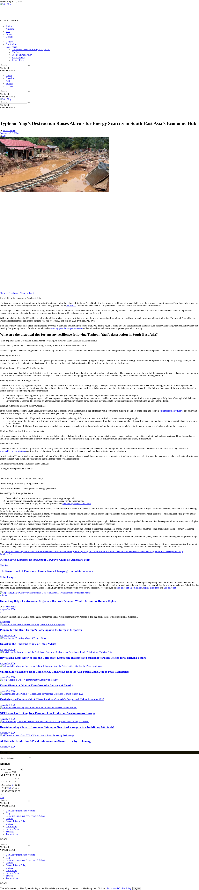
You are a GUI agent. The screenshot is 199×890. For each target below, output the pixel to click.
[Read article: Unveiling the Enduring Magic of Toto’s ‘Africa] (99, 638)
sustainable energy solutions (13, 451)
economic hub (61, 551)
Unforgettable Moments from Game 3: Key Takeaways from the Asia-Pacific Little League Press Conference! (64, 671)
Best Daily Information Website (20, 810)
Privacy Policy (18, 57)
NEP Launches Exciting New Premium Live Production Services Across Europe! (47, 713)
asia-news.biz (122, 587)
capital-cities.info (151, 587)
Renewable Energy (146, 551)
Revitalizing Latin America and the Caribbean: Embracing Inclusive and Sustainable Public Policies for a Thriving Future (73, 657)
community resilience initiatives (76, 503)
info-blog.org (136, 587)
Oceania (9, 36)
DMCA (15, 52)
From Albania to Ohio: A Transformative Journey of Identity (36, 685)
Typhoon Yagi (176, 551)
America (10, 29)
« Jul (2, 797)
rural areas (71, 305)
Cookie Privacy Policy (22, 55)
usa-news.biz (170, 587)
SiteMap (10, 831)
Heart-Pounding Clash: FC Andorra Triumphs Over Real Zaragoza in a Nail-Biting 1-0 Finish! (57, 727)
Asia (8, 31)
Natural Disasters (129, 551)
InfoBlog (101, 551)
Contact (9, 41)
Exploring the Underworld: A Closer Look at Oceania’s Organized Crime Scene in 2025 (52, 699)
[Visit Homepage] (5, 4)
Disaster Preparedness (45, 551)
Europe (9, 34)
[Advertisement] (53, 12)
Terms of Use (18, 60)
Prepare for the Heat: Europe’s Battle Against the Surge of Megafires (41, 629)
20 (10, 788)
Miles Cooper (9, 130)
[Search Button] (29, 65)
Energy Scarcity (75, 551)
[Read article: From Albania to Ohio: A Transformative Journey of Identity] (99, 680)
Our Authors (11, 44)
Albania (3, 595)
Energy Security (89, 551)
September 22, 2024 (9, 133)
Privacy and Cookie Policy (119, 888)
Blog (8, 813)
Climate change (17, 551)
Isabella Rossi (9, 606)
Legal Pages (11, 47)
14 (13, 785)
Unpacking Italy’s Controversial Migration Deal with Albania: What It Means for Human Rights (58, 600)
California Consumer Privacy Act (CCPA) (31, 49)
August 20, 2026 (7, 609)
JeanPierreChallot (113, 551)
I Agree (137, 888)
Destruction (29, 551)
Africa (9, 26)
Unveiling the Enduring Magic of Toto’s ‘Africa (28, 643)
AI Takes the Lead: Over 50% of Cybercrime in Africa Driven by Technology (46, 741)
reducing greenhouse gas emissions (66, 328)
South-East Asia (162, 551)
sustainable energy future (171, 411)
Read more (5, 622)
